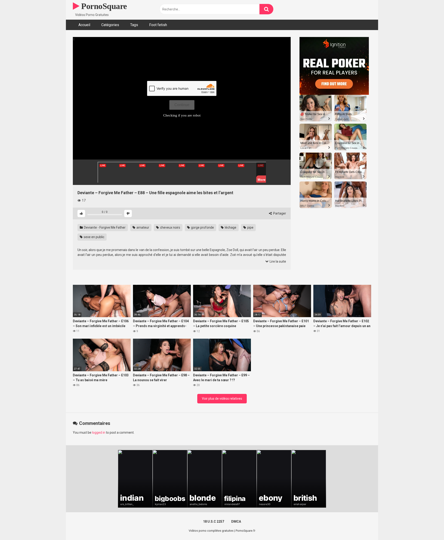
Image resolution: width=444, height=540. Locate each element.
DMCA (236, 521)
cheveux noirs (169, 227)
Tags (134, 25)
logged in (98, 432)
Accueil (84, 25)
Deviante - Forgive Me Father (104, 227)
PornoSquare (103, 6)
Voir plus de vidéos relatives (222, 398)
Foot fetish (158, 25)
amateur (142, 227)
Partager (279, 213)
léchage (230, 227)
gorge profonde (202, 227)
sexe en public (93, 237)
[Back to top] (428, 526)
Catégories (110, 25)
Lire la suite (277, 261)
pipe (250, 227)
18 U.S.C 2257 (213, 521)
